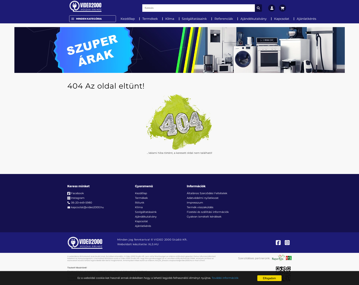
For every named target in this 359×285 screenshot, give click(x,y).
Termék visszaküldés (200, 207)
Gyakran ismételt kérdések (204, 216)
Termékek (150, 19)
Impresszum (195, 202)
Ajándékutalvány (253, 19)
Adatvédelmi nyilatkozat (203, 198)
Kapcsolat (281, 19)
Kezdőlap (128, 19)
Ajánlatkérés (306, 19)
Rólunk (139, 202)
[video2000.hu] (85, 6)
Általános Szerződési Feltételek (207, 193)
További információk (225, 278)
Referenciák (223, 19)
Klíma (169, 19)
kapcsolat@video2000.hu (87, 207)
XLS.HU (153, 244)
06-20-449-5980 (81, 202)
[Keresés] (258, 8)
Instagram (78, 198)
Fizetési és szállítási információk (208, 212)
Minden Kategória (89, 18)
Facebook (77, 193)
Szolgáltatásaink (194, 19)
